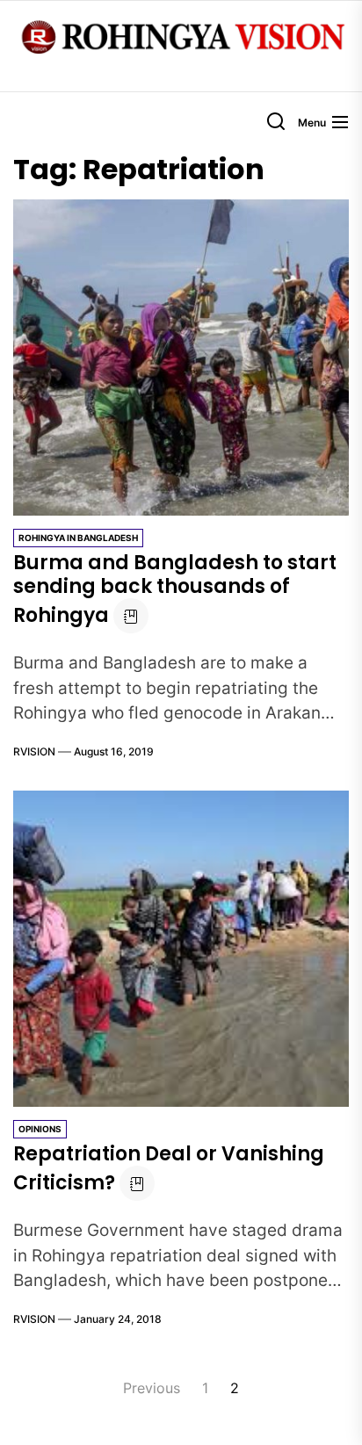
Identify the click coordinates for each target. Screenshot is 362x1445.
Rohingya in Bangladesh (78, 537)
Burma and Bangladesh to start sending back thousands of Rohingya (175, 589)
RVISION (34, 751)
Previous (151, 1388)
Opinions (40, 1128)
